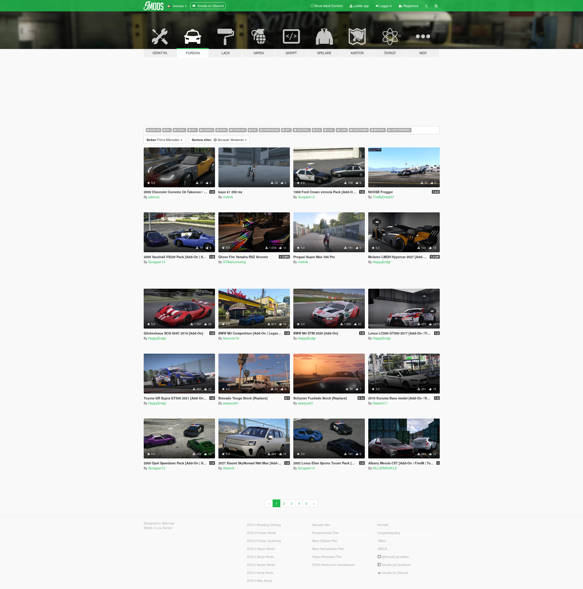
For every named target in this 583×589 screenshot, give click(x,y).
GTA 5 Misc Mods (259, 580)
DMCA (382, 548)
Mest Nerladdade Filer (328, 548)
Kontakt (383, 524)
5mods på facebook (395, 564)
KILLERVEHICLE (385, 468)
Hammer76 (231, 338)
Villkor (382, 540)
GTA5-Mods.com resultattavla (333, 564)
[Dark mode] (426, 5)
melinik (228, 197)
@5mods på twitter (395, 556)
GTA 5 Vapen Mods (261, 548)
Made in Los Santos (158, 527)
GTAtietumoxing (234, 262)
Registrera (410, 5)
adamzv (154, 197)
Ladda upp (361, 5)
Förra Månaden (163, 139)
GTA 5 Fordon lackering (264, 540)
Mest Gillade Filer (325, 540)
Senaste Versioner (218, 139)
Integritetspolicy (389, 532)
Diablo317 (380, 403)
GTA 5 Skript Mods (260, 556)
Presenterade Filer (325, 532)
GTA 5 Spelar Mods (261, 564)
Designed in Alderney (159, 523)
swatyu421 (230, 403)
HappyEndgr (382, 262)
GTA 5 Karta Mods (260, 572)
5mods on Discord (394, 572)
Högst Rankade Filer (327, 556)
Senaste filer (321, 524)
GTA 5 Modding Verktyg (264, 524)
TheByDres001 (383, 197)
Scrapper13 (306, 197)
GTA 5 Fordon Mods (261, 532)
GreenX (228, 468)
